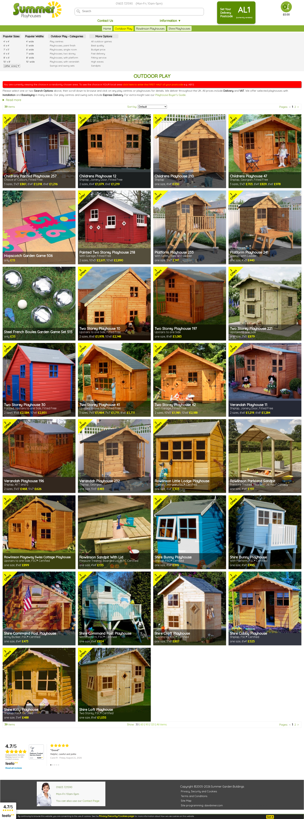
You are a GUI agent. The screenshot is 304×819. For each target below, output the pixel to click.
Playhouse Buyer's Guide (170, 95)
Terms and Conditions (194, 796)
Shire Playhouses (179, 28)
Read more (13, 100)
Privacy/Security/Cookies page (116, 816)
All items (162, 724)
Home (107, 28)
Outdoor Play (123, 28)
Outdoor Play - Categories (67, 36)
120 (153, 724)
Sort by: (132, 106)
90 (147, 724)
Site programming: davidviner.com (202, 805)
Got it (270, 816)
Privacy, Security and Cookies (199, 791)
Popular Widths (34, 36)
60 (142, 724)
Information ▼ (170, 21)
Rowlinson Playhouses (150, 28)
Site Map (186, 800)
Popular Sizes (11, 36)
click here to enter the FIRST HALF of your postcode (153, 84)
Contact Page (91, 800)
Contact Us (105, 21)
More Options (104, 36)
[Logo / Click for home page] (36, 9)
